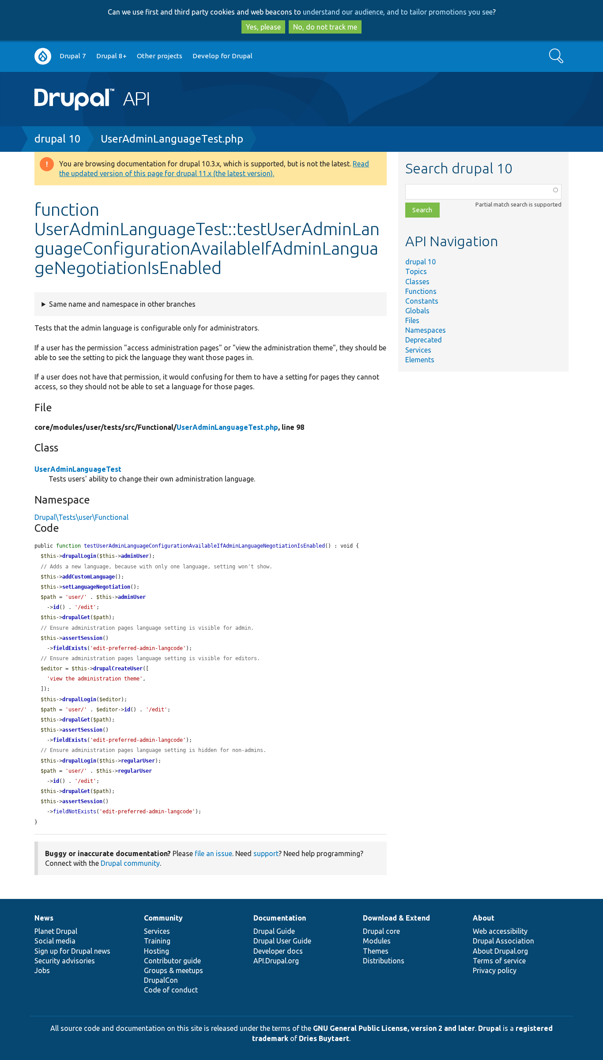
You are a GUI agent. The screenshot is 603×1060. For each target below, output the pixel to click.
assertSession (82, 638)
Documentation (279, 918)
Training (157, 941)
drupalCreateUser (118, 668)
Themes (375, 951)
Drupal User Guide (282, 941)
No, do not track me (325, 27)
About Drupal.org (500, 951)
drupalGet (76, 617)
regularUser (138, 761)
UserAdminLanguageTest (77, 469)
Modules (377, 941)
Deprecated (423, 340)
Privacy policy (494, 970)
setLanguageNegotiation (96, 587)
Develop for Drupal (222, 56)
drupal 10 (57, 139)
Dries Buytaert (324, 1038)
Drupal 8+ (111, 56)
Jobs (42, 970)
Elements (419, 360)
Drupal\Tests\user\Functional (81, 517)
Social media (54, 941)
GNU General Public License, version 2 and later (394, 1028)
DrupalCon (161, 980)
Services (418, 350)
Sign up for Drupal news (72, 951)
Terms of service (499, 961)
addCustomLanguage (88, 577)
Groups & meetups (173, 970)
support (266, 853)
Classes (417, 282)
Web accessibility (500, 931)
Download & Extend (396, 918)
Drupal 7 (73, 56)
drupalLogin (79, 556)
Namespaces (425, 330)
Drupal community (130, 863)
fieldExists (70, 648)
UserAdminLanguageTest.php (172, 139)
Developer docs (278, 951)
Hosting (156, 951)
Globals (417, 311)
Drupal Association (503, 941)
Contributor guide (172, 961)
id (56, 607)
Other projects (159, 56)
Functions (421, 291)
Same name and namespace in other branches (122, 304)
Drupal (489, 1028)
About (483, 918)
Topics (416, 271)
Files (412, 320)
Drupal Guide (274, 931)
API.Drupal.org (276, 961)
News (43, 918)
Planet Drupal (55, 931)
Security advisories (64, 961)
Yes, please (263, 27)
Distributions (383, 961)
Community (163, 918)
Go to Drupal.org (42, 56)
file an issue (213, 853)
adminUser (135, 556)
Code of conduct (171, 990)
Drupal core (381, 931)
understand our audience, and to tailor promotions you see (398, 12)
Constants (421, 301)
